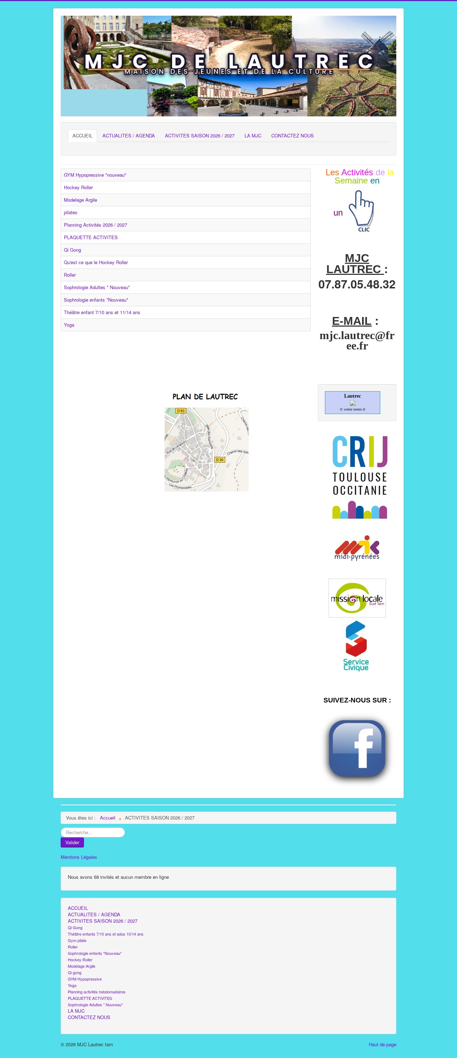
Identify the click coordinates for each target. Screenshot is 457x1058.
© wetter (346, 409)
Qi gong (74, 972)
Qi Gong (72, 249)
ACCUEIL (82, 135)
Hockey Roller (78, 187)
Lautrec (352, 396)
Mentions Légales (79, 857)
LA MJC (253, 135)
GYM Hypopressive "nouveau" (95, 174)
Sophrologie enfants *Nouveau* (96, 299)
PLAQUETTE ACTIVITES (91, 237)
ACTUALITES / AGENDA (128, 135)
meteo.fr (359, 409)
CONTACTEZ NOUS (292, 135)
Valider (72, 842)
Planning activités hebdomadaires (97, 991)
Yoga (69, 324)
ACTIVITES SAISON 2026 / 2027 (200, 135)
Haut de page (382, 1044)
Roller (70, 274)
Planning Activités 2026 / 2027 (95, 224)
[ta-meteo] (353, 402)
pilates (70, 212)
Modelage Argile (80, 199)
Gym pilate (77, 940)
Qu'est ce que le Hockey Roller (96, 262)
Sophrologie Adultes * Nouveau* (97, 287)
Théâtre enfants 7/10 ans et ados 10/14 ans (106, 934)
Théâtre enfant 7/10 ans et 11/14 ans (102, 312)
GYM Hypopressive (85, 979)
